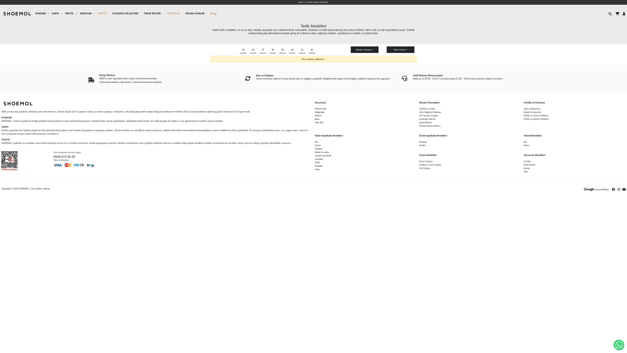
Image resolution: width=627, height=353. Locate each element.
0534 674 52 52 (64, 156)
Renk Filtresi (399, 50)
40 (292, 50)
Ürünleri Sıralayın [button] (363, 50)
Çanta (55, 13)
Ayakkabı (40, 13)
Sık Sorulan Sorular (428, 115)
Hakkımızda (320, 109)
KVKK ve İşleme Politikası (536, 119)
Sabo (317, 169)
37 (263, 50)
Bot (316, 142)
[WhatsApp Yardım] (619, 345)
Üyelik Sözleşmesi (532, 112)
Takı (526, 171)
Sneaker (319, 149)
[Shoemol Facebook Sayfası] (613, 189)
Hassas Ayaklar (194, 13)
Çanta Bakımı (425, 122)
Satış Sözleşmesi (532, 109)
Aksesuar (86, 13)
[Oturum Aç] (623, 13)
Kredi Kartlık (529, 165)
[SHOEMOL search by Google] (589, 189)
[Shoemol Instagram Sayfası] (619, 189)
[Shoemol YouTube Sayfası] (624, 189)
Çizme (318, 145)
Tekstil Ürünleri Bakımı (430, 126)
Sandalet (319, 159)
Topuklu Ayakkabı (323, 155)
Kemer (527, 168)
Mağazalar (320, 112)
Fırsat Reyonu (152, 13)
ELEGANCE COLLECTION (125, 13)
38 (273, 50)
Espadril (318, 166)
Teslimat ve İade (427, 109)
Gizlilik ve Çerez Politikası (536, 115)
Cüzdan (527, 161)
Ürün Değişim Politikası (430, 112)
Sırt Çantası (425, 168)
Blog (213, 13)
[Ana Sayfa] (16, 13)
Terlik (317, 162)
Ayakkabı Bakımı (427, 119)
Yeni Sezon (173, 13)
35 (243, 50)
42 (312, 50)
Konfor (102, 13)
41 (302, 50)
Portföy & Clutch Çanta (430, 165)
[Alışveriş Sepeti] (616, 13)
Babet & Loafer (322, 152)
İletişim (318, 115)
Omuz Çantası (426, 161)
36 (253, 50)
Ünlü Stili (319, 122)
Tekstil (69, 13)
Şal (525, 142)
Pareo (526, 145)
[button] (609, 13)
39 (282, 50)
